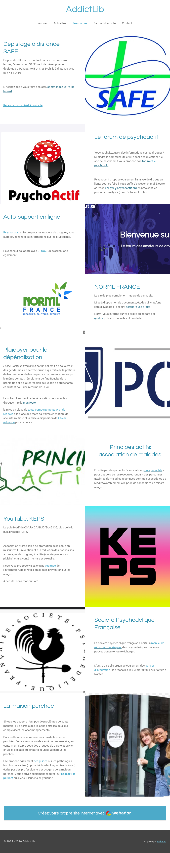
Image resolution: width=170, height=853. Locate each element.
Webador (161, 841)
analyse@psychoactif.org (121, 188)
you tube (50, 565)
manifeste (29, 402)
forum (146, 161)
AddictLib (85, 9)
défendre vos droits (138, 306)
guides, (98, 318)
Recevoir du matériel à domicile (22, 105)
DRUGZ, (42, 251)
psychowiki (101, 165)
